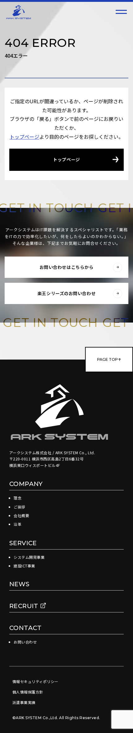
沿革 (17, 524)
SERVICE (23, 543)
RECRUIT (24, 606)
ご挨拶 (19, 506)
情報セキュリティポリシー (35, 681)
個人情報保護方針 (27, 691)
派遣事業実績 (24, 702)
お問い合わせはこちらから (67, 267)
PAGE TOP (107, 359)
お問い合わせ (25, 641)
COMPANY (26, 484)
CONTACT (25, 628)
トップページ (24, 136)
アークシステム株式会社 (18, 12)
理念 (17, 497)
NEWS (19, 584)
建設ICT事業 (24, 565)
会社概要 (21, 515)
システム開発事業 (29, 557)
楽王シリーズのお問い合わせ (66, 293)
